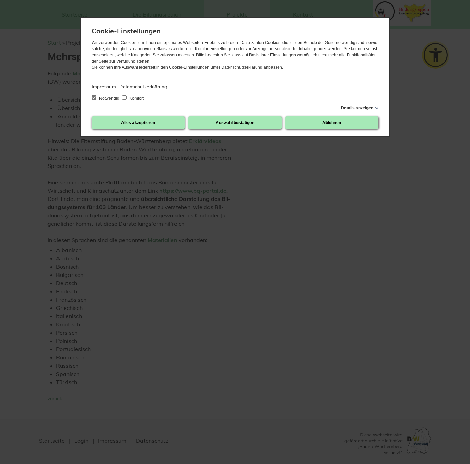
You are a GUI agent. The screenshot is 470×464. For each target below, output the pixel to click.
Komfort (136, 98)
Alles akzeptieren (138, 122)
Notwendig (109, 98)
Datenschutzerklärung (143, 86)
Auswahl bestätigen (235, 122)
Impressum (104, 86)
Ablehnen (331, 122)
